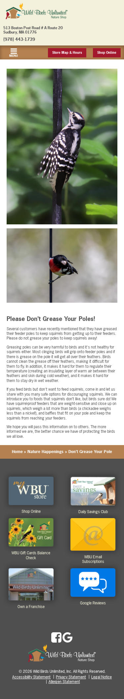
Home (17, 451)
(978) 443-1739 (19, 39)
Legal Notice (101, 677)
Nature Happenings (45, 451)
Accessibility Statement (31, 677)
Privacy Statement (71, 677)
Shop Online (106, 52)
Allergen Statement (64, 681)
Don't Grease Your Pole (90, 451)
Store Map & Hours (67, 52)
